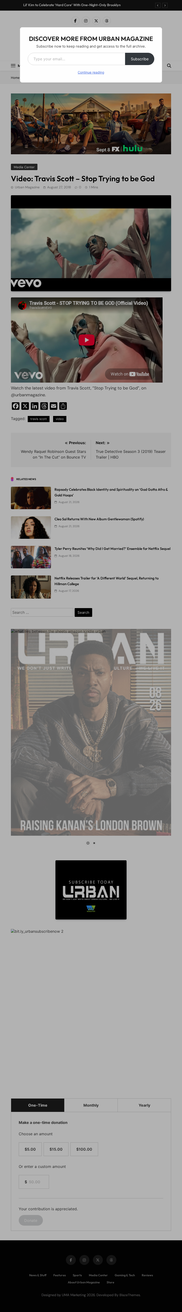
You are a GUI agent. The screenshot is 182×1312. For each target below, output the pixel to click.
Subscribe (140, 59)
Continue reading (91, 72)
